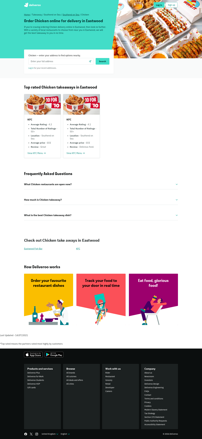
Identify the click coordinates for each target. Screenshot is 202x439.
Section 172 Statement (154, 417)
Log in (31, 68)
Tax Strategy (149, 413)
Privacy (147, 402)
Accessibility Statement (154, 424)
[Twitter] (31, 434)
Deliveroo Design (151, 384)
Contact (147, 395)
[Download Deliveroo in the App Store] (33, 354)
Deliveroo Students (35, 380)
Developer (109, 387)
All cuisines (71, 376)
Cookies (147, 406)
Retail (107, 384)
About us (148, 373)
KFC (78, 248)
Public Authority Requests (155, 421)
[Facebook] (25, 434)
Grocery (108, 380)
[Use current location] (90, 61)
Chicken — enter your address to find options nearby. (54, 55)
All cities (70, 384)
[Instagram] (36, 434)
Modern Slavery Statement (155, 409)
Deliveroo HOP (33, 384)
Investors (148, 380)
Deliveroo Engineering (154, 387)
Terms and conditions (153, 398)
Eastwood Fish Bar (33, 248)
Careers (108, 391)
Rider (107, 373)
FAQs (146, 391)
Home (27, 14)
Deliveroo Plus (33, 373)
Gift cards (31, 387)
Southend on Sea (71, 14)
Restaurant (110, 376)
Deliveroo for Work (35, 376)
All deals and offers (74, 380)
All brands (70, 373)
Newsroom (149, 376)
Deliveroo (32, 5)
